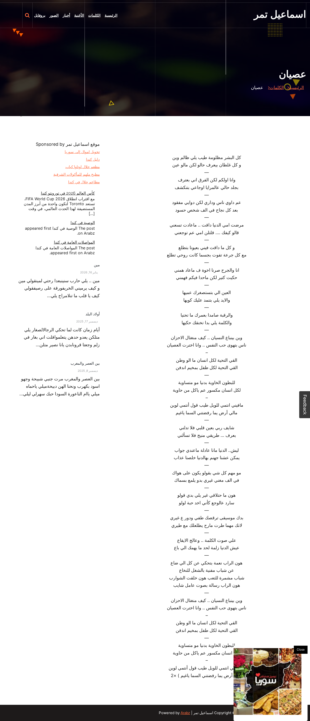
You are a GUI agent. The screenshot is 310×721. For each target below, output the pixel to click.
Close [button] (301, 649)
